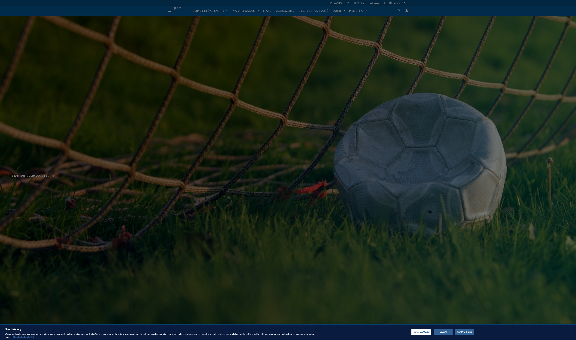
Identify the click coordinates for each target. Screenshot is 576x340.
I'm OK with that (464, 332)
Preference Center (421, 332)
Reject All (443, 332)
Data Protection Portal (23, 337)
